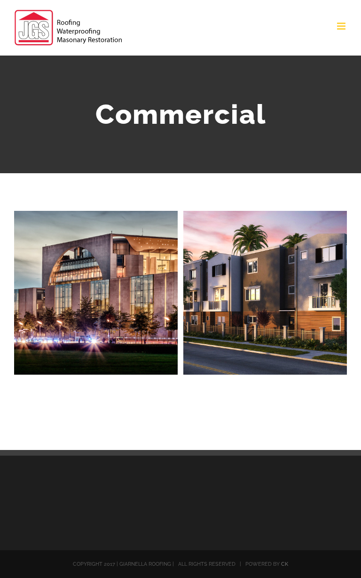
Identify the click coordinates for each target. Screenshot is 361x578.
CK (284, 564)
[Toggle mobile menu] (342, 26)
